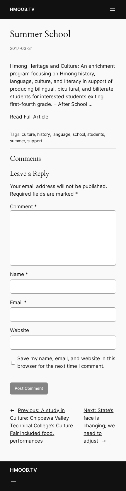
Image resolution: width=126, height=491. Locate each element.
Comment (23, 206)
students (95, 134)
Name (19, 274)
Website (19, 330)
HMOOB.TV (22, 9)
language (61, 134)
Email (18, 302)
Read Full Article (29, 117)
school (79, 134)
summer (17, 140)
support (34, 140)
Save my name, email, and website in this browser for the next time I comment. (66, 362)
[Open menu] (112, 9)
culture (28, 134)
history (43, 134)
